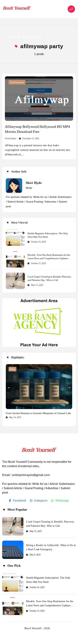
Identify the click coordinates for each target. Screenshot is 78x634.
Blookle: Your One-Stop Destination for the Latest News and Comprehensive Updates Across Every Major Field (49, 258)
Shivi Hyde (34, 183)
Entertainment (17, 82)
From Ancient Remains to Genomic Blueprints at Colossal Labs (38, 413)
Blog (12, 369)
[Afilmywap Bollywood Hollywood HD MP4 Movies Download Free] (39, 98)
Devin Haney (10, 138)
